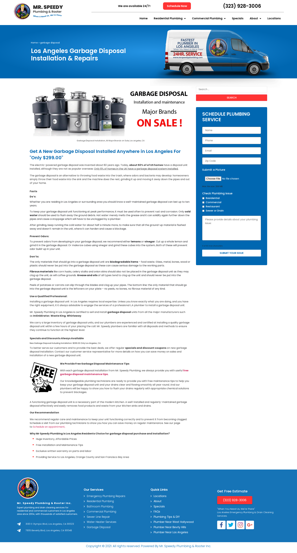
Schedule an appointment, (49, 427)
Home (144, 18)
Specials (237, 18)
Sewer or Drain (215, 210)
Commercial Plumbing (207, 18)
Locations (274, 18)
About (254, 18)
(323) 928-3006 (242, 6)
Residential (213, 198)
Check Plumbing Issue (217, 193)
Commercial (213, 202)
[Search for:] (231, 89)
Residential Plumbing (168, 18)
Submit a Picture (213, 170)
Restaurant (213, 206)
